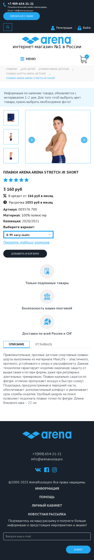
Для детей (28, 69)
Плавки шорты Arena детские (26, 73)
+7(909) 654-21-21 (47, 454)
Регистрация (64, 28)
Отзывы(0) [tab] (43, 344)
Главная (11, 69)
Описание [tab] (16, 344)
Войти (87, 28)
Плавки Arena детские (54, 69)
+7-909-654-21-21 (21, 3)
